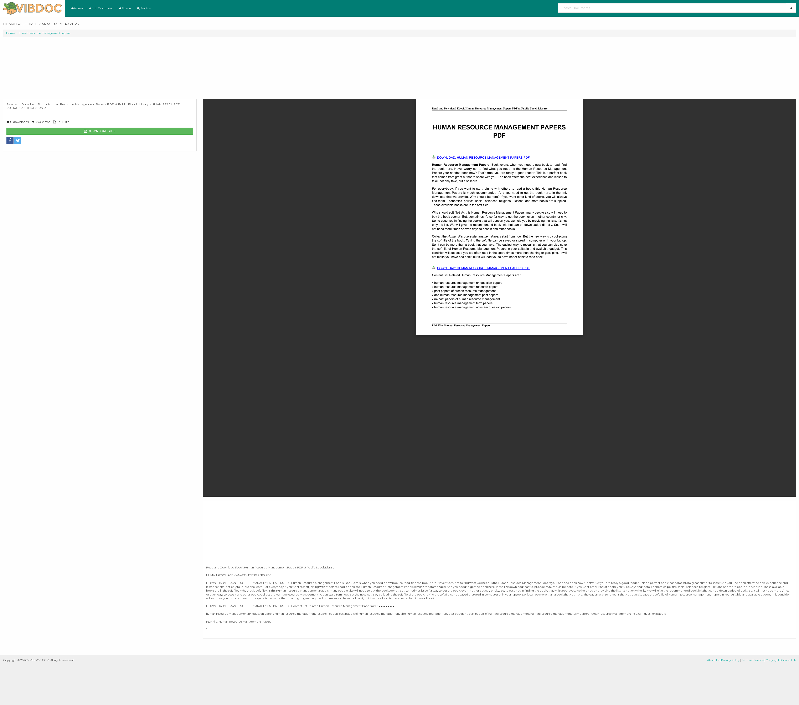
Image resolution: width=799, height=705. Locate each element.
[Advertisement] (100, 70)
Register (146, 8)
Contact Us (788, 660)
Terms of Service (753, 660)
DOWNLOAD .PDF (101, 131)
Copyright (772, 660)
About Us (713, 660)
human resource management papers (44, 33)
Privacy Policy (730, 660)
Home (78, 8)
